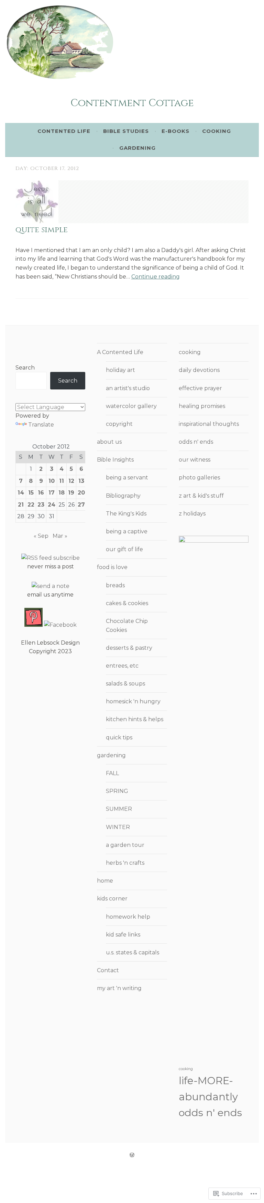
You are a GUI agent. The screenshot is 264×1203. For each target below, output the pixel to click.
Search (25, 367)
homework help (128, 916)
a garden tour (125, 845)
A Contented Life (120, 352)
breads (115, 585)
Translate (41, 424)
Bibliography (123, 495)
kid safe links (123, 934)
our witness (194, 459)
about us (109, 442)
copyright (119, 424)
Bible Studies (126, 131)
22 (31, 504)
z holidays (192, 513)
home (105, 880)
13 (81, 481)
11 (61, 481)
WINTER (118, 827)
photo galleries (199, 477)
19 (71, 492)
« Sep (41, 536)
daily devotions (199, 370)
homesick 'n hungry (133, 701)
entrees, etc (122, 665)
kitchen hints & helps (134, 719)
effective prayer (200, 388)
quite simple (41, 230)
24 (51, 504)
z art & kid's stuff (201, 495)
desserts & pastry (129, 648)
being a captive (126, 531)
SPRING (117, 791)
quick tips (119, 737)
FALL (112, 773)
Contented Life (63, 131)
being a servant (127, 477)
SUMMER (119, 809)
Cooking (216, 131)
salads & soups (125, 683)
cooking (190, 352)
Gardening (137, 148)
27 (81, 504)
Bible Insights (115, 459)
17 (51, 492)
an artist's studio (128, 388)
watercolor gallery (131, 406)
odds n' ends (196, 442)
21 (21, 504)
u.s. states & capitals (132, 952)
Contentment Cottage (132, 103)
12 (71, 481)
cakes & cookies (127, 603)
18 (61, 492)
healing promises (202, 406)
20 (81, 492)
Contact (108, 970)
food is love (112, 567)
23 (40, 504)
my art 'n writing (119, 988)
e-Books (175, 131)
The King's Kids (126, 513)
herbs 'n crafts (125, 863)
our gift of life (124, 549)
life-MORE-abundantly (208, 1089)
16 (41, 492)
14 (21, 492)
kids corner (112, 898)
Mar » (60, 536)
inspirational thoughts (209, 424)
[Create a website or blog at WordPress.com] (132, 1155)
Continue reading (155, 276)
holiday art (120, 370)
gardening (111, 755)
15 (31, 492)
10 (51, 481)
